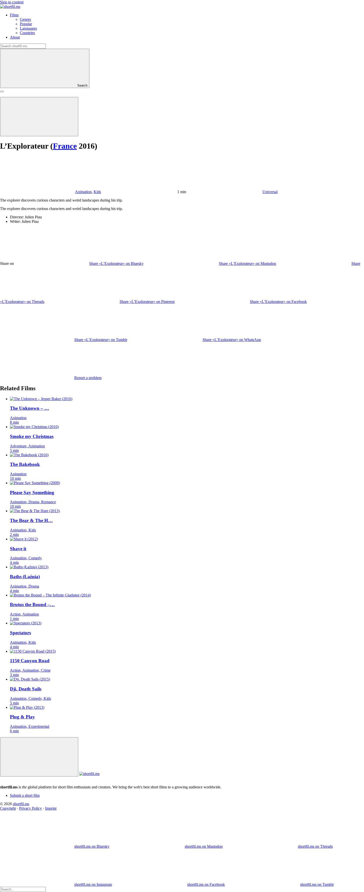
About (15, 37)
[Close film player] (39, 757)
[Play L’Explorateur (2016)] (39, 116)
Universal (270, 192)
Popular (26, 24)
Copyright (8, 808)
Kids (97, 192)
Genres (25, 19)
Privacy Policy (30, 808)
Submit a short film (25, 795)
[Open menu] (2, 91)
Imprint (50, 808)
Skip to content (12, 2)
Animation (83, 192)
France (65, 145)
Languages (28, 28)
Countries (27, 33)
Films (14, 15)
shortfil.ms (21, 804)
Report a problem (88, 378)
